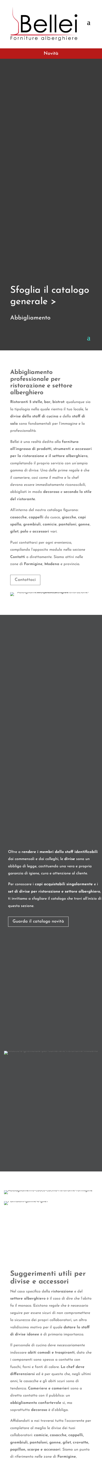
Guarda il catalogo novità (38, 921)
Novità (51, 53)
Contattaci (25, 580)
